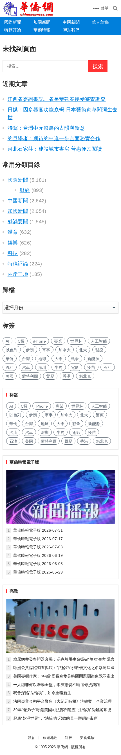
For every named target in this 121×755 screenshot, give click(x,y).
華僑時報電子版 (24, 462)
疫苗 (91, 367)
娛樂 (13, 243)
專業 (58, 341)
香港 (67, 376)
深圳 (42, 367)
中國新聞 (71, 22)
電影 (75, 367)
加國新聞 (41, 22)
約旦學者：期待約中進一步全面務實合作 (54, 138)
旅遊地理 (50, 737)
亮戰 (14, 591)
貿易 (50, 376)
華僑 (10, 358)
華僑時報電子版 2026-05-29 (38, 572)
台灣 (26, 358)
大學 (59, 358)
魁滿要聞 (18, 221)
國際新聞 (12, 22)
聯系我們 (71, 29)
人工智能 (99, 341)
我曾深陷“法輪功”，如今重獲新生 (42, 693)
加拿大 (65, 350)
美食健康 (87, 737)
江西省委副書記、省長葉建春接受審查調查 (57, 99)
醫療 (99, 350)
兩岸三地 (18, 274)
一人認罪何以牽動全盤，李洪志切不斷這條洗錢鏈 (56, 684)
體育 (13, 232)
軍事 (46, 350)
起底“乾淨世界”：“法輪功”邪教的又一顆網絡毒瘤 (55, 718)
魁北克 (85, 376)
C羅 (21, 341)
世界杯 (76, 341)
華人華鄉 (100, 22)
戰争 (75, 358)
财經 (25, 190)
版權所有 (78, 747)
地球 (42, 358)
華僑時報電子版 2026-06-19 (38, 555)
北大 (83, 350)
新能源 (93, 358)
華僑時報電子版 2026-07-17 (38, 538)
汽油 (10, 367)
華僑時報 (41, 29)
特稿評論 (12, 29)
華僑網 (62, 747)
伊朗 (30, 350)
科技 (13, 253)
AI (8, 341)
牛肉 (59, 367)
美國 (10, 376)
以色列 (12, 350)
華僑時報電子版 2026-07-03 (38, 547)
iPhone (39, 341)
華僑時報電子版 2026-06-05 (38, 563)
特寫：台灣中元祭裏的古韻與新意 (46, 128)
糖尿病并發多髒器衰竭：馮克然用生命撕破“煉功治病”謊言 (64, 659)
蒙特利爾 (30, 376)
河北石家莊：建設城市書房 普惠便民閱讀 (55, 149)
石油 (108, 367)
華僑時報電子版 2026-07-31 (38, 530)
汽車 (26, 367)
